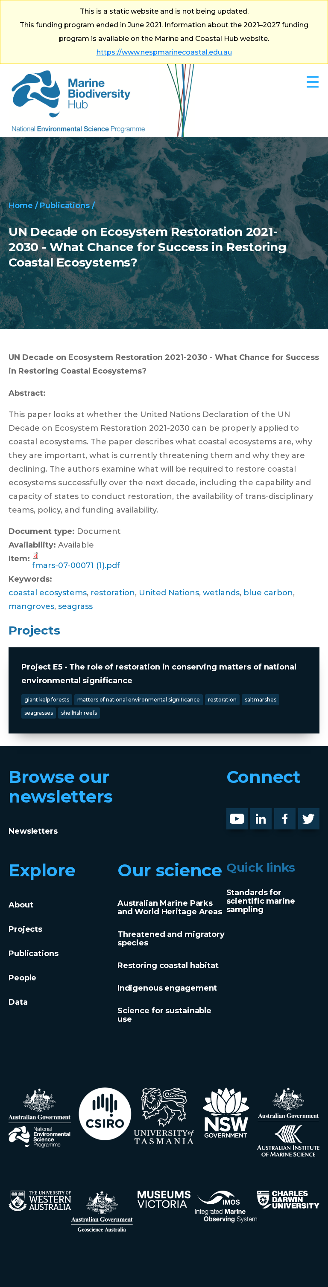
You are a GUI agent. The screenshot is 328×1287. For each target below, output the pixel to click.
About (21, 905)
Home (21, 205)
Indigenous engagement (167, 988)
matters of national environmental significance (138, 699)
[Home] (102, 100)
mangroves (31, 606)
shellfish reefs (79, 713)
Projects (25, 929)
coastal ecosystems (48, 592)
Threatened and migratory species (171, 939)
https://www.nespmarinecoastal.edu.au (164, 52)
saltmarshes (260, 699)
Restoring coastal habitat (168, 965)
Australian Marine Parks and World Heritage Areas (169, 907)
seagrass (75, 606)
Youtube (243, 815)
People (22, 978)
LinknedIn (270, 815)
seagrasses (38, 713)
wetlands (221, 592)
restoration (113, 592)
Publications (65, 205)
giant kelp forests (46, 699)
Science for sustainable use (164, 1015)
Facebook (293, 815)
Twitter (312, 815)
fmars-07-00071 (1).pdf (76, 565)
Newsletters (33, 831)
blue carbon (268, 592)
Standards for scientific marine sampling (260, 901)
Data (18, 1002)
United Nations (169, 592)
